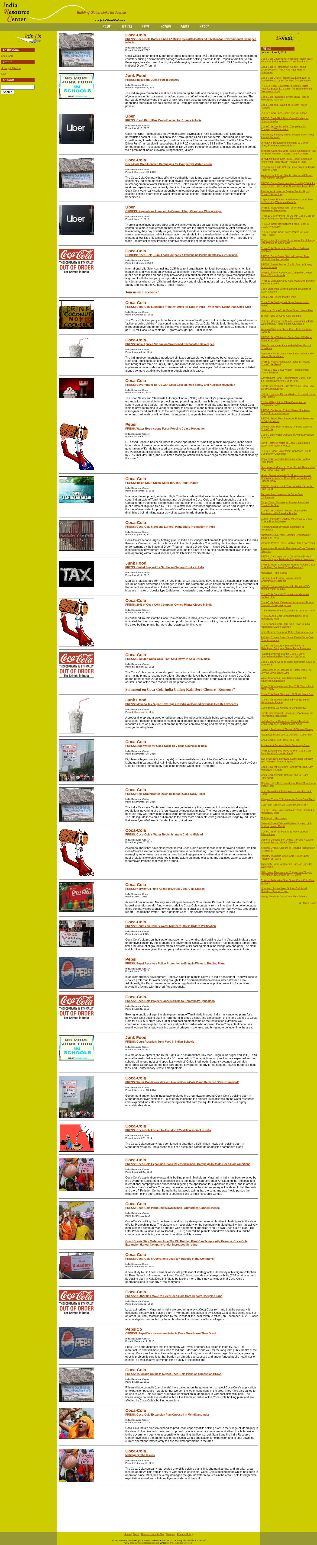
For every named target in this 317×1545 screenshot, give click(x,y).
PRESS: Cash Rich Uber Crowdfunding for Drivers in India (163, 120)
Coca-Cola (7, 56)
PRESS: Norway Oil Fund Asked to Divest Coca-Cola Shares (165, 888)
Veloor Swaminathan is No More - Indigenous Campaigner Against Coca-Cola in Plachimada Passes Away (286, 478)
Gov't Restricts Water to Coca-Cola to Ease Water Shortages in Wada (285, 444)
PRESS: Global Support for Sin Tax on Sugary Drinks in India (164, 567)
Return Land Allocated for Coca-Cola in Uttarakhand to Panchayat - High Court (283, 655)
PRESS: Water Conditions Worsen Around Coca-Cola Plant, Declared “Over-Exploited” (182, 1082)
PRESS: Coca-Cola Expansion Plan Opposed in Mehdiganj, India (167, 1414)
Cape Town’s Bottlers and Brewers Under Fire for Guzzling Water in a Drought (287, 201)
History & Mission (11, 68)
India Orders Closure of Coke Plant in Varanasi (287, 632)
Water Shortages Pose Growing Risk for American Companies (283, 679)
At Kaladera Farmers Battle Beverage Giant (285, 745)
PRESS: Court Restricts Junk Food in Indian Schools (159, 1041)
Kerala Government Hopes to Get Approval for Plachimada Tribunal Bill (287, 714)
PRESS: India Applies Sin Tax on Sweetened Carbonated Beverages (169, 344)
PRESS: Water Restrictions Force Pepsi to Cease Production (165, 428)
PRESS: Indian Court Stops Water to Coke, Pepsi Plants (161, 483)
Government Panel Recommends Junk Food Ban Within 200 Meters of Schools (286, 379)
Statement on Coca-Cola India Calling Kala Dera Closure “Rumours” (180, 689)
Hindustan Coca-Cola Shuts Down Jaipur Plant (287, 310)
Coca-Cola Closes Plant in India (278, 297)
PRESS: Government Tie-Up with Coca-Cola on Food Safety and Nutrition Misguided (180, 384)
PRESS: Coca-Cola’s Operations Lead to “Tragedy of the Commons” (170, 1258)
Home (127, 1534)
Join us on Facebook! (142, 292)
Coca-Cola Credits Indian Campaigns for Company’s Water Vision (168, 164)
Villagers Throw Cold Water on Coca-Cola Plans (288, 799)
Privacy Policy (185, 1534)
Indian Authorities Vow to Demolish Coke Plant (286, 734)
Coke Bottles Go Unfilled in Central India (283, 707)
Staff (3, 73)
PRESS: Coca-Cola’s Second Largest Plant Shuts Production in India (170, 526)
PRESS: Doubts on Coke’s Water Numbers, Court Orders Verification (170, 926)
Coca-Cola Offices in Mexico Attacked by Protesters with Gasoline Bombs (284, 512)
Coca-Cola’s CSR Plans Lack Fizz (280, 740)
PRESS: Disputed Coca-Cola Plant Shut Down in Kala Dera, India (167, 659)
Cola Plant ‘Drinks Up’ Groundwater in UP (284, 804)
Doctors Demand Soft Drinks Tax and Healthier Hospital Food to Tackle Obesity (287, 841)
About (136, 1534)
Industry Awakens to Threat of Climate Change (287, 729)
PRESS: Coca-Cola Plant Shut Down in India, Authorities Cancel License (172, 1208)
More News (309, 903)
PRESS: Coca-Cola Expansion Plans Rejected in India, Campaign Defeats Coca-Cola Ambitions (187, 1164)
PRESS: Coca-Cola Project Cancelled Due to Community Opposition (170, 1001)
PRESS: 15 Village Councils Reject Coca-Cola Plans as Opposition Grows (173, 1374)
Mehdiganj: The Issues (140, 1455)
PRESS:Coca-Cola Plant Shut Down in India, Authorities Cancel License (286, 625)
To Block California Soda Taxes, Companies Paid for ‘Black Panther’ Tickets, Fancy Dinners (288, 152)
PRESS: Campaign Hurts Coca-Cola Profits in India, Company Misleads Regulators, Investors (287, 558)
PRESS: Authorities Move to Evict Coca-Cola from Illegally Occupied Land (173, 1296)
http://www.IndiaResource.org (144, 1543)
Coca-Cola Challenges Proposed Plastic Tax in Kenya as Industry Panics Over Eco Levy (287, 60)
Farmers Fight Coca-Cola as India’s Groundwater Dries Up (281, 579)
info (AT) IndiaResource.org (179, 1543)
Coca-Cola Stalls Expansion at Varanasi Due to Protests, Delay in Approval (287, 604)
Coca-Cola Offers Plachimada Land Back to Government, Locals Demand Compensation (286, 79)
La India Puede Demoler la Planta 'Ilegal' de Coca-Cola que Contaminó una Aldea (285, 722)
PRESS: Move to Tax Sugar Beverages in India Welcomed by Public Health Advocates (181, 704)
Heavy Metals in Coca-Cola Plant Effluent (284, 896)
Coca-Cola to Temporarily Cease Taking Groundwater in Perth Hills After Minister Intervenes (283, 69)
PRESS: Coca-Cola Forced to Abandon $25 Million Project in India (168, 1130)
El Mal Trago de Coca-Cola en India (281, 315)
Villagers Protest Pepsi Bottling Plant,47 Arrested (288, 543)
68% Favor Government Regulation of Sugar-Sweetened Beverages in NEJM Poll (286, 873)
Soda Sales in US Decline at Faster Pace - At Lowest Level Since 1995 (286, 671)
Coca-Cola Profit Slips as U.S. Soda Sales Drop (287, 694)
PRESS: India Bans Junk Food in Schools (152, 79)
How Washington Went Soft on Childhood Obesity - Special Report (284, 890)
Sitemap (170, 1534)
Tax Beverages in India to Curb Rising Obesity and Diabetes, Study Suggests (287, 760)
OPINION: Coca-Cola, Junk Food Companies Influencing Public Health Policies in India (181, 255)
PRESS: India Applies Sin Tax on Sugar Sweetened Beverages (282, 209)
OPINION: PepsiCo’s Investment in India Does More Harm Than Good (170, 1333)
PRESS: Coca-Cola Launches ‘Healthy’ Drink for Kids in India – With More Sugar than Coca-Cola (188, 306)
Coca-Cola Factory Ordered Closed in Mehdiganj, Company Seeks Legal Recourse (286, 647)
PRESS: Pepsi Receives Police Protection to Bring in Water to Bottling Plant (175, 963)
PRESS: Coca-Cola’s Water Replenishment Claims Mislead (164, 834)
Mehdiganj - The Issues (274, 572)
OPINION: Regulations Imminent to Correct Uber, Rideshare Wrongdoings (173, 211)
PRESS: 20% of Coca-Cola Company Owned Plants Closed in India (168, 604)
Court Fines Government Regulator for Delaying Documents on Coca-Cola (288, 241)
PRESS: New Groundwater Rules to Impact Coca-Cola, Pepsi (165, 794)
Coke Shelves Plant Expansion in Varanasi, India (288, 610)
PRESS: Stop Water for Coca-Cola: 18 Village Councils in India (166, 746)
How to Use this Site (152, 1534)
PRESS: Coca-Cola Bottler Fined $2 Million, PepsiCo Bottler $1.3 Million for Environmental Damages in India (286, 88)
